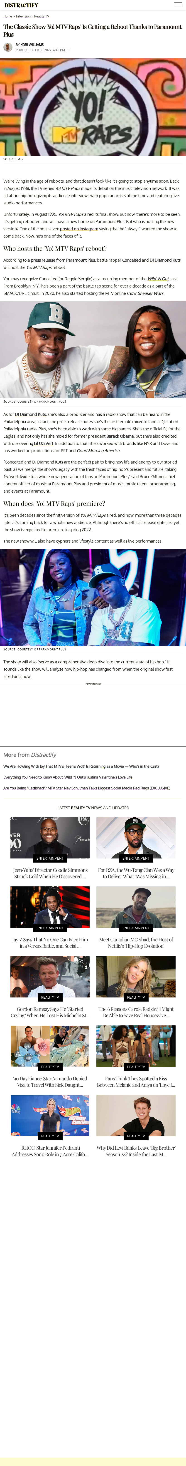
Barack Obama (120, 436)
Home (7, 16)
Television (23, 16)
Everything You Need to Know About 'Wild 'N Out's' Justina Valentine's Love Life (67, 777)
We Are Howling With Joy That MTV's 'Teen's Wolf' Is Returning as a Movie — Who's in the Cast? (81, 766)
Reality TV (41, 16)
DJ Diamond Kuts (165, 260)
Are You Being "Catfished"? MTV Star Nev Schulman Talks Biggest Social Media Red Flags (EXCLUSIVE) (86, 788)
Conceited (131, 260)
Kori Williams (32, 45)
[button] (179, 5)
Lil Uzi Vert (43, 443)
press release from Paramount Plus (63, 260)
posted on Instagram (79, 228)
